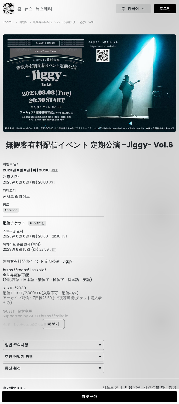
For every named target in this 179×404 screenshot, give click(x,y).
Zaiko (11, 388)
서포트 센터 (112, 387)
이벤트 (23, 22)
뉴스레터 (43, 9)
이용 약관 (133, 387)
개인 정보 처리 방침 (160, 387)
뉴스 (28, 9)
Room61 (8, 22)
